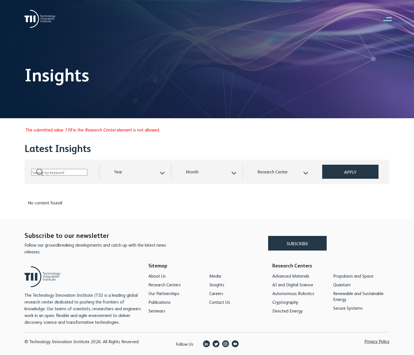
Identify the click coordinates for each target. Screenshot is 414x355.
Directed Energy (287, 311)
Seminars (156, 311)
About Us (157, 276)
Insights (216, 284)
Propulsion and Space (353, 276)
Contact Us (219, 302)
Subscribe (297, 243)
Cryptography (285, 302)
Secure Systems (348, 308)
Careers (216, 293)
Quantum (342, 284)
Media (215, 276)
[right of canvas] (385, 19)
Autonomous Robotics (293, 293)
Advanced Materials (291, 276)
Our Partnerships (163, 293)
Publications (159, 302)
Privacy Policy (376, 341)
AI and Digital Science (292, 284)
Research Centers (164, 284)
